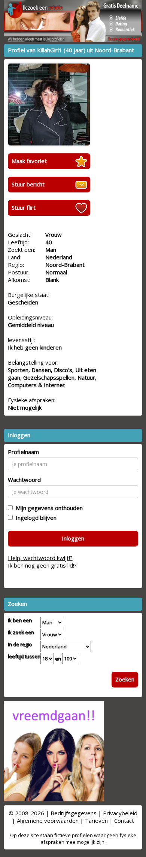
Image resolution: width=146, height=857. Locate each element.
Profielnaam (23, 452)
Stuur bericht (28, 184)
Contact (124, 820)
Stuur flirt (24, 207)
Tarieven (96, 820)
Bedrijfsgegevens (74, 813)
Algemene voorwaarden (48, 820)
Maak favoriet (29, 161)
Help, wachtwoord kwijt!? (40, 558)
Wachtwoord (24, 479)
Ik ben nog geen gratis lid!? (42, 565)
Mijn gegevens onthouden (48, 508)
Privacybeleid (120, 813)
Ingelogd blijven (35, 517)
